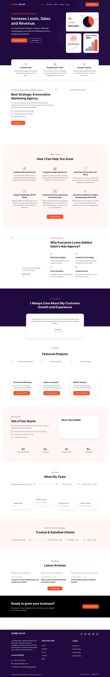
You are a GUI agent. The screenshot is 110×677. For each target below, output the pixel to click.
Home (43, 4)
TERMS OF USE (95, 674)
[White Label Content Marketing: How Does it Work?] (51, 573)
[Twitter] (85, 634)
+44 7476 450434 (19, 660)
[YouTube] (93, 634)
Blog (67, 4)
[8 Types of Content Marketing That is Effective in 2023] (20, 573)
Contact (61, 4)
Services (49, 4)
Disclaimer (76, 646)
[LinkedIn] (89, 634)
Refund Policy (77, 656)
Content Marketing (16, 577)
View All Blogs (55, 588)
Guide (55, 577)
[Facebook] (81, 634)
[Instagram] (97, 634)
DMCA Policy (77, 652)
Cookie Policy (77, 649)
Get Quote (92, 4)
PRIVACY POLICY (85, 674)
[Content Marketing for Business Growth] (84, 573)
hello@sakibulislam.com (20, 663)
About (55, 4)
